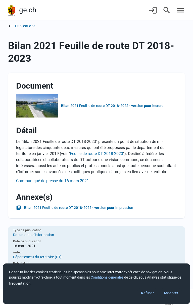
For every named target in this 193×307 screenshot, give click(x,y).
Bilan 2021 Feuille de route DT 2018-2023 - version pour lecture (112, 106)
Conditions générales (107, 277)
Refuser (147, 293)
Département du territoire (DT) (37, 257)
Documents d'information (33, 235)
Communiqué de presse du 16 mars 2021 (52, 180)
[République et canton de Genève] (11, 10)
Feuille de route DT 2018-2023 (96, 153)
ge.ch (27, 10)
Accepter (171, 293)
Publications (25, 26)
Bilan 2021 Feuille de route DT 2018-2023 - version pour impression (78, 208)
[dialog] (96, 283)
